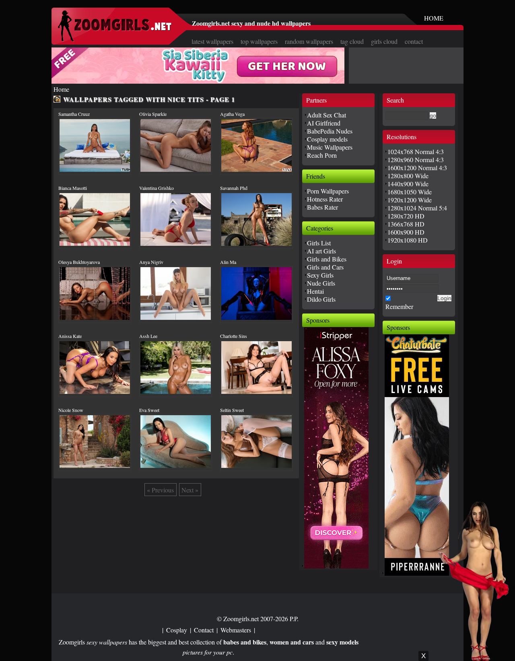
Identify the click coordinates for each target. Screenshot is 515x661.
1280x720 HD (405, 216)
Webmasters (235, 630)
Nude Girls (321, 283)
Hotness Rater (325, 199)
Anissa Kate (70, 336)
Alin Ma (228, 262)
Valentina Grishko (156, 188)
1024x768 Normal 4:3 (415, 151)
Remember (399, 306)
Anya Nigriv (151, 262)
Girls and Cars (325, 267)
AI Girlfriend (323, 123)
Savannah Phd (233, 188)
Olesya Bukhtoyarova (79, 262)
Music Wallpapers (329, 147)
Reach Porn (322, 155)
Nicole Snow (70, 410)
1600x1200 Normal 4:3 (417, 167)
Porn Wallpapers (328, 191)
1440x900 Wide (407, 183)
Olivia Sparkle (153, 114)
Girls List (319, 243)
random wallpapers (309, 41)
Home (61, 89)
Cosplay (176, 630)
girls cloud (384, 41)
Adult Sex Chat (326, 115)
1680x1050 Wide (409, 191)
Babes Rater (322, 207)
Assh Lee (148, 336)
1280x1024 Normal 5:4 (417, 208)
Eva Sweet (149, 410)
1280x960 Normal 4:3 (415, 159)
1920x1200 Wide (409, 200)
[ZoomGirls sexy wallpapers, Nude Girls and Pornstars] (115, 39)
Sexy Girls (320, 275)
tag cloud (352, 41)
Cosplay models (327, 139)
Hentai (315, 291)
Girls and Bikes (326, 259)
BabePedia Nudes (329, 131)
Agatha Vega (232, 114)
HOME (433, 18)
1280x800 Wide (407, 175)
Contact (204, 630)
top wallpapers (259, 41)
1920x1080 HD (407, 240)
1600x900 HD (405, 232)
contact (414, 41)
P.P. (294, 618)
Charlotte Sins (233, 336)
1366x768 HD (405, 224)
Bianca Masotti (72, 188)
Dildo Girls (321, 299)
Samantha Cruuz (74, 114)
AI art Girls (321, 251)
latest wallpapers (212, 41)
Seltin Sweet (232, 410)
